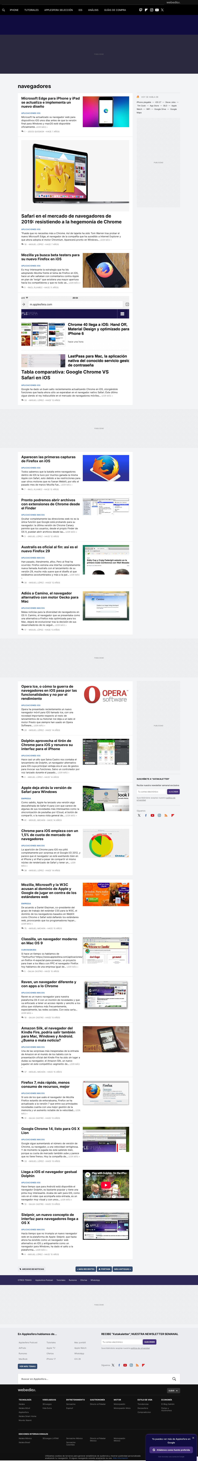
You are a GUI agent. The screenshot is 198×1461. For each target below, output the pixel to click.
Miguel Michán (37, 820)
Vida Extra (47, 1408)
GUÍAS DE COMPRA (115, 10)
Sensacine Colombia (71, 1443)
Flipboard (146, 10)
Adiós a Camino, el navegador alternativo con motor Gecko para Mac (49, 597)
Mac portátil (80, 1342)
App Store (154, 105)
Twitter (162, 10)
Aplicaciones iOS (30, 113)
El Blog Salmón (168, 1404)
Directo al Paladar (98, 1404)
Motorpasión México (119, 1439)
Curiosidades (28, 950)
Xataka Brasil (24, 1442)
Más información (120, 1458)
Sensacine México (74, 1438)
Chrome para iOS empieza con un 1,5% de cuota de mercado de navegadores (49, 835)
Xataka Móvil (24, 1408)
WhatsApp (95, 1280)
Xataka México (25, 1438)
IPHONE (14, 10)
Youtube (157, 10)
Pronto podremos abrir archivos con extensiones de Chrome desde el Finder (50, 504)
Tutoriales (61, 1280)
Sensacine (71, 1404)
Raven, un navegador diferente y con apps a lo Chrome (48, 984)
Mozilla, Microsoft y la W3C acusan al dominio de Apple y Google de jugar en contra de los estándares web (48, 891)
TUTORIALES (31, 10)
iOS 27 (158, 102)
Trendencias (143, 1404)
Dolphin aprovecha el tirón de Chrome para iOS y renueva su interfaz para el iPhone (47, 745)
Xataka (22, 1404)
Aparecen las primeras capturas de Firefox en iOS (48, 459)
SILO (165, 105)
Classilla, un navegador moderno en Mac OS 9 (49, 941)
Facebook (145, 815)
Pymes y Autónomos (166, 1409)
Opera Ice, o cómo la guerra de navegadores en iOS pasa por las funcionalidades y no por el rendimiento (49, 692)
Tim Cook (141, 105)
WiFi (148, 109)
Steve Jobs (170, 102)
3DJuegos (47, 1404)
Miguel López (36, 244)
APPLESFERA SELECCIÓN (58, 10)
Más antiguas (122, 1269)
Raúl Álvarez (35, 287)
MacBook (23, 1359)
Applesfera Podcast (44, 1280)
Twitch (141, 10)
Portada (105, 1269)
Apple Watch (80, 1348)
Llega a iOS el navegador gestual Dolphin (49, 1174)
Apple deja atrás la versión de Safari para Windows (46, 790)
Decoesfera (143, 1408)
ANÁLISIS (93, 10)
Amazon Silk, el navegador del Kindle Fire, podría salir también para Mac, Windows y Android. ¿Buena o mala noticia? (48, 1034)
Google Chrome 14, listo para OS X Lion (50, 1131)
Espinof (69, 1408)
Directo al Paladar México (98, 1439)
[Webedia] (173, 2)
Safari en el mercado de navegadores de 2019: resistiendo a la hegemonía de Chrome (71, 219)
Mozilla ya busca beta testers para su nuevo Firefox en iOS (50, 257)
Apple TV (51, 1348)
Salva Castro (35, 971)
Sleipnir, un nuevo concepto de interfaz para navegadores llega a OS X (49, 1219)
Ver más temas (27, 1366)
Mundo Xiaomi (25, 1420)
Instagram (151, 10)
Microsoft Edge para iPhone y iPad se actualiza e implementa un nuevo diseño (50, 102)
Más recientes (86, 1269)
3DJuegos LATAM (50, 1438)
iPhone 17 (51, 1359)
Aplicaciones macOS (33, 515)
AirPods (22, 1348)
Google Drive (160, 109)
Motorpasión (119, 1404)
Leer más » (42, 127)
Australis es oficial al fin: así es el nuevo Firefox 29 (49, 549)
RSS (166, 815)
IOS (80, 10)
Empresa (26, 798)
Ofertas (83, 1280)
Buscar (174, 1379)
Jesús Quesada (36, 131)
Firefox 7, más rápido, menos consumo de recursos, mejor (45, 1084)
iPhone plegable (144, 102)
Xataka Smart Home (27, 1416)
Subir (171, 1390)
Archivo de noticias (33, 1269)
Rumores (73, 1280)
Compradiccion (144, 1412)
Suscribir (173, 792)
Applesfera (24, 1412)
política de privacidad (140, 1348)
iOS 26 (77, 1359)
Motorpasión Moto (122, 1408)
